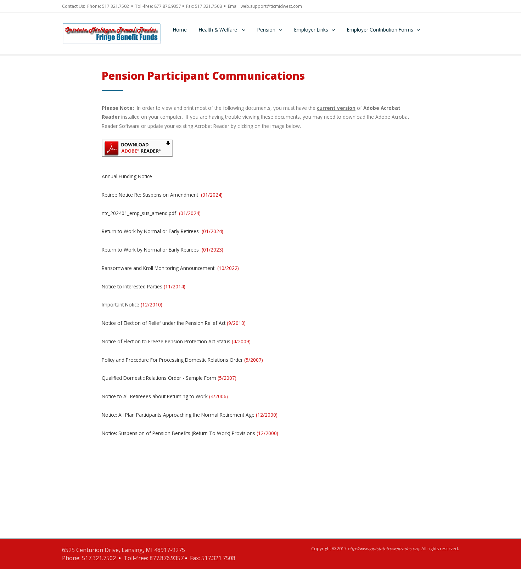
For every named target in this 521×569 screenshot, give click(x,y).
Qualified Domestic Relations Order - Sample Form (169, 377)
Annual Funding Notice (127, 176)
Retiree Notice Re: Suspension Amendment (162, 194)
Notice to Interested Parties (143, 286)
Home (180, 29)
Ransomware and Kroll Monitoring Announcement (170, 268)
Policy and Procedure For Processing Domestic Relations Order (182, 359)
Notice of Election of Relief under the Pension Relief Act (174, 323)
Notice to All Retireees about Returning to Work (165, 396)
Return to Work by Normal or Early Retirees (162, 231)
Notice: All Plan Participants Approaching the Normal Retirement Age (190, 414)
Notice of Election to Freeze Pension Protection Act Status (176, 341)
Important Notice (132, 304)
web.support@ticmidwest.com (271, 6)
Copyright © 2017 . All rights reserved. (385, 549)
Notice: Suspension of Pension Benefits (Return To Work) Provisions (190, 433)
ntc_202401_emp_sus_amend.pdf (151, 213)
